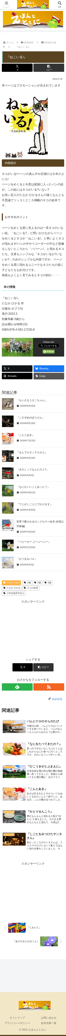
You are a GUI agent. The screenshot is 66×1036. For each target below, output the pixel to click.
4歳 (39, 582)
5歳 (49, 582)
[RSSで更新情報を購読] (48, 687)
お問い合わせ (48, 1017)
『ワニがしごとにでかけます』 (34, 504)
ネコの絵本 (32, 588)
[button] (48, 68)
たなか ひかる (13, 588)
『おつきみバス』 (26, 558)
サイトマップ (17, 1017)
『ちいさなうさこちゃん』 (31, 400)
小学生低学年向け (15, 593)
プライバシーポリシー (17, 1023)
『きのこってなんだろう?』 (32, 469)
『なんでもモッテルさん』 (31, 452)
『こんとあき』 (25, 434)
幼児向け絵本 (13, 582)
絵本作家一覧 (48, 1023)
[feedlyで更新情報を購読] (17, 687)
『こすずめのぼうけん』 (30, 417)
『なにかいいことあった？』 (33, 486)
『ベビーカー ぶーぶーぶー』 (33, 541)
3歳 (29, 582)
